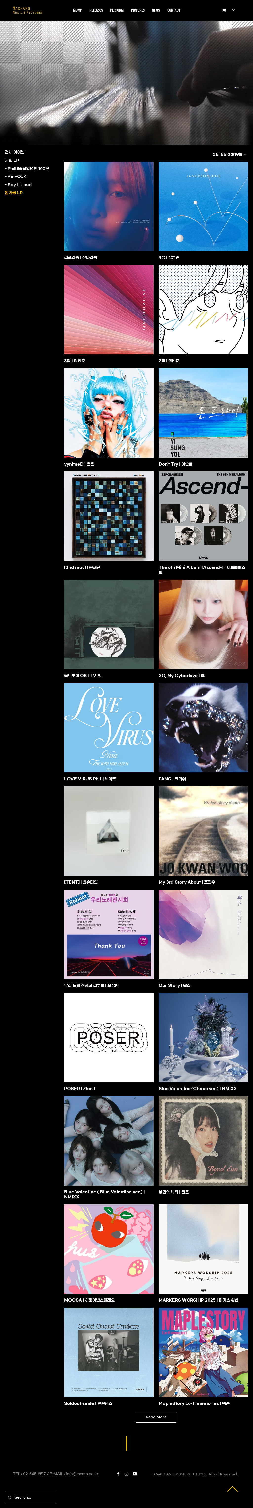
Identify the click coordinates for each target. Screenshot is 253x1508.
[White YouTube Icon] (135, 1474)
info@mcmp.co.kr (82, 1474)
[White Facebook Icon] (118, 1474)
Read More (156, 1417)
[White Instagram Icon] (126, 1474)
